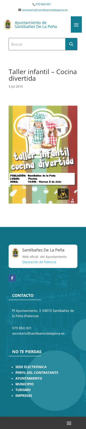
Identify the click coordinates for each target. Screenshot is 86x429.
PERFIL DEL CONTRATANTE (36, 372)
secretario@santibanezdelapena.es (45, 10)
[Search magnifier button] (71, 44)
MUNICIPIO (24, 384)
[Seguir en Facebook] (12, 278)
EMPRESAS (23, 395)
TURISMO (23, 390)
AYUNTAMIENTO (28, 378)
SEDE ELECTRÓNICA (31, 367)
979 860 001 (43, 4)
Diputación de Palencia (39, 262)
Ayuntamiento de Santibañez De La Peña (36, 24)
